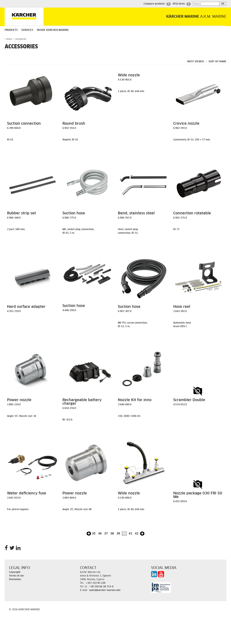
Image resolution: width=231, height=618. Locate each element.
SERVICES (27, 30)
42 (136, 533)
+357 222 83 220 (95, 583)
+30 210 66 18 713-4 (101, 587)
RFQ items (181, 4)
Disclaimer (15, 579)
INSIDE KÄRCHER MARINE (53, 30)
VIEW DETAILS (32, 147)
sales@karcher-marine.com (104, 590)
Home (9, 39)
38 (112, 533)
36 (100, 533)
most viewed (195, 61)
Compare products (156, 4)
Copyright (14, 572)
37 (106, 533)
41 (130, 533)
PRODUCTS (11, 30)
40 (124, 533)
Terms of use (16, 576)
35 (93, 533)
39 (118, 533)
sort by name (217, 61)
